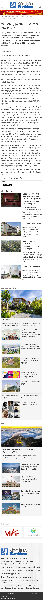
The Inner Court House (31, 224)
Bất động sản (10, 16)
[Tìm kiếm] (40, 7)
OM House (6, 319)
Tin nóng (30, 16)
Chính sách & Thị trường (21, 16)
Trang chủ (3, 16)
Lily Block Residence (31, 266)
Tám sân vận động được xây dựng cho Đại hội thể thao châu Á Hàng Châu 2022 (30, 466)
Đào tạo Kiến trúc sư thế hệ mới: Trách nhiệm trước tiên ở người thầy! (30, 374)
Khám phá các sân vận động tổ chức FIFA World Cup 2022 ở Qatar (30, 493)
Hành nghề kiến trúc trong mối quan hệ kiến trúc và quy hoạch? (30, 360)
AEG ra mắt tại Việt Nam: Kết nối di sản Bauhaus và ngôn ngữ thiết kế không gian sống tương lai (31, 199)
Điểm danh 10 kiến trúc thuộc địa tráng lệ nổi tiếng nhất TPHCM (30, 479)
